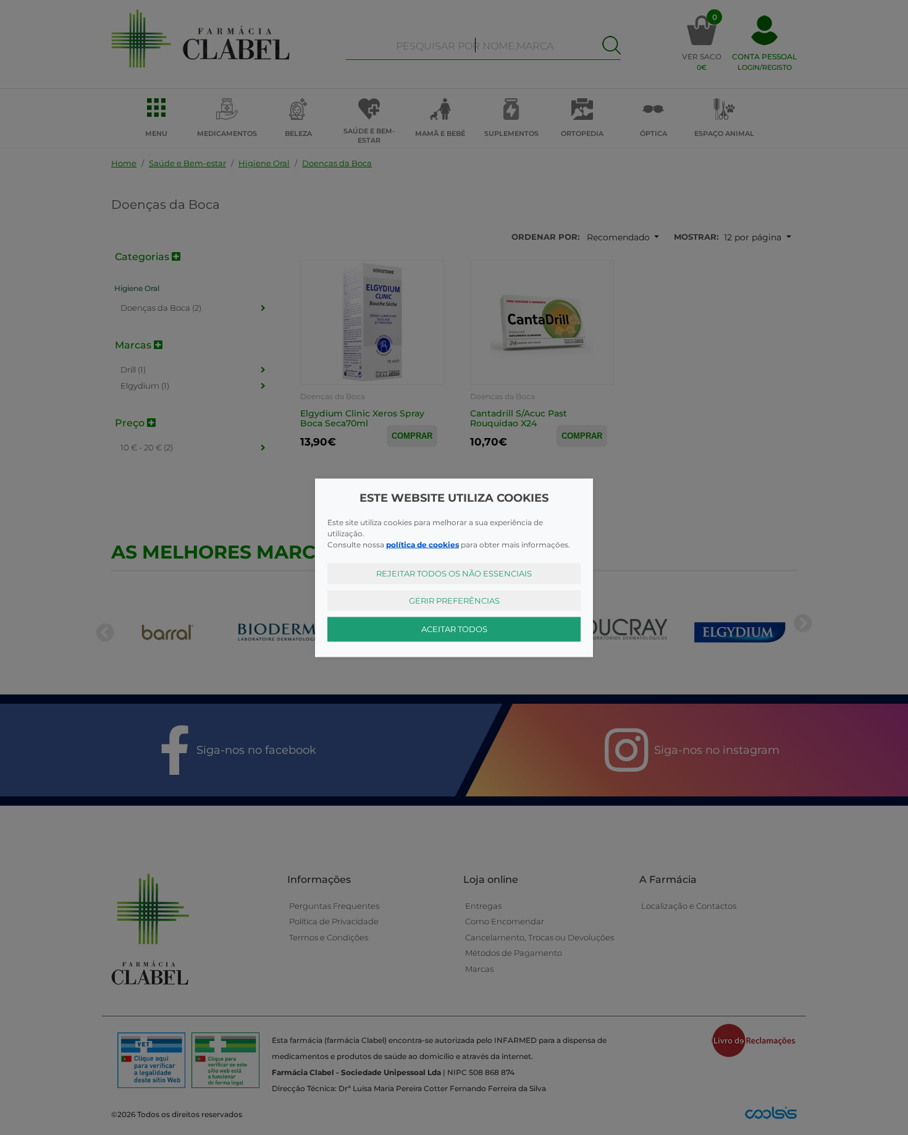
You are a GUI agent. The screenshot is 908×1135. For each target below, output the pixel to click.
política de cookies (422, 544)
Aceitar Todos (454, 629)
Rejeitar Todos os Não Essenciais (454, 573)
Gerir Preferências (454, 600)
